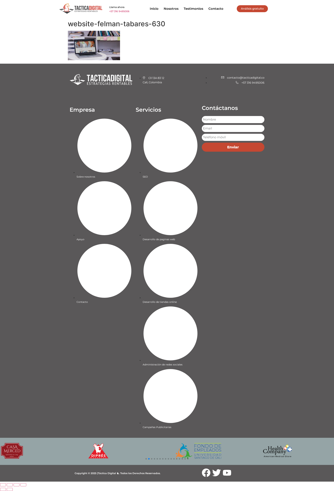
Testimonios (193, 9)
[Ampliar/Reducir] (3, 484)
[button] (146, 459)
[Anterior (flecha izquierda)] (3, 489)
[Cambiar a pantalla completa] (10, 484)
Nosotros (171, 9)
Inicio (154, 9)
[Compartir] (16, 484)
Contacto (215, 9)
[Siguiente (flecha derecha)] (10, 489)
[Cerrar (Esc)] (23, 484)
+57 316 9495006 (119, 11)
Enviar (233, 147)
